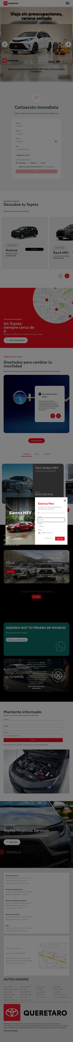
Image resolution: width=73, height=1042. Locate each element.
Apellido (40, 523)
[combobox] (41, 533)
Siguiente (60, 539)
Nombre (40, 517)
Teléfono (40, 530)
